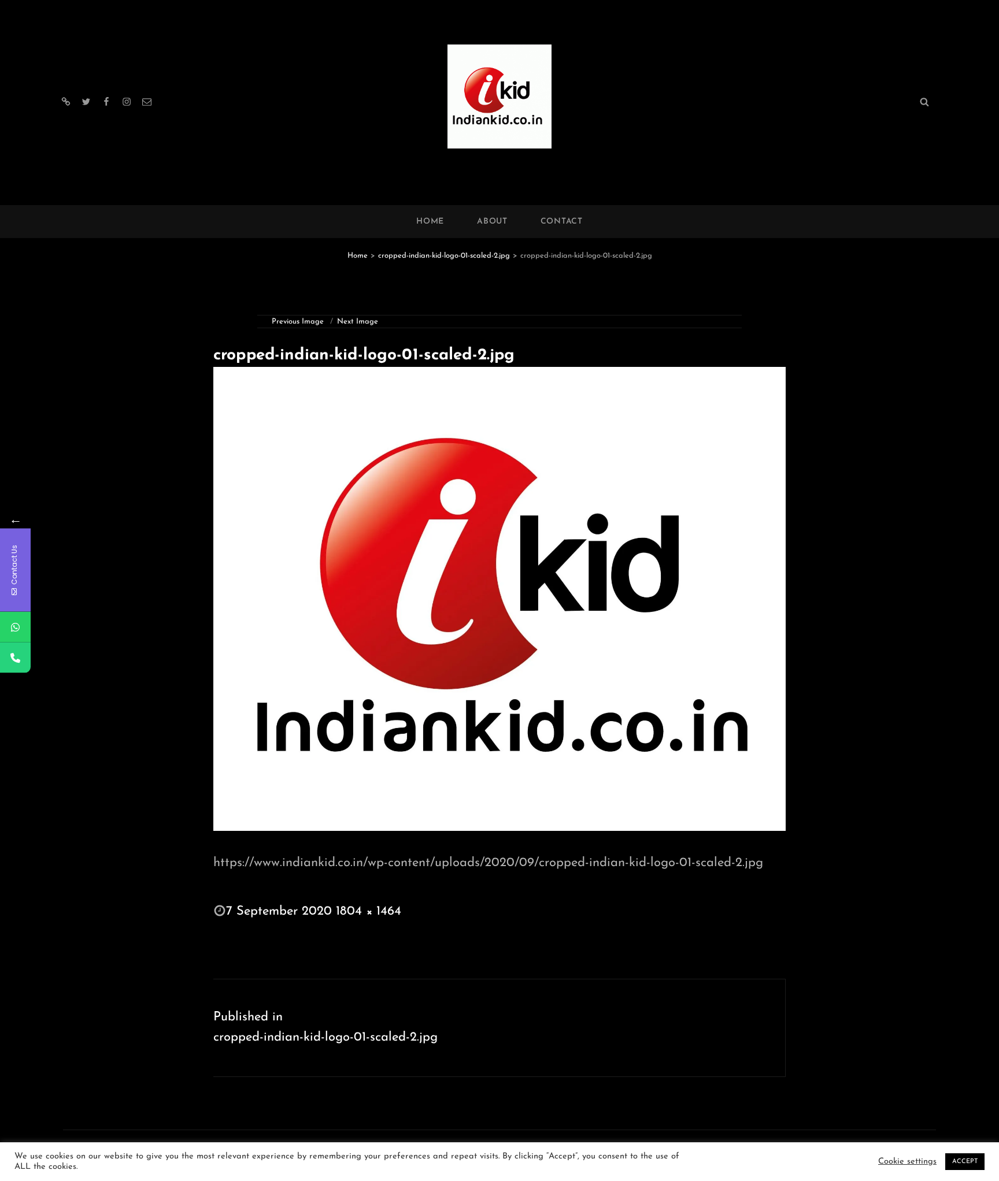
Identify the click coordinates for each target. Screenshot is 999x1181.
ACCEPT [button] (965, 1161)
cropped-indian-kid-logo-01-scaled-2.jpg (444, 255)
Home (430, 221)
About (492, 221)
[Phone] (15, 657)
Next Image (357, 321)
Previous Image (298, 321)
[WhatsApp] (15, 626)
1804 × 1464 (368, 911)
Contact (562, 221)
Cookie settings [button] (907, 1161)
